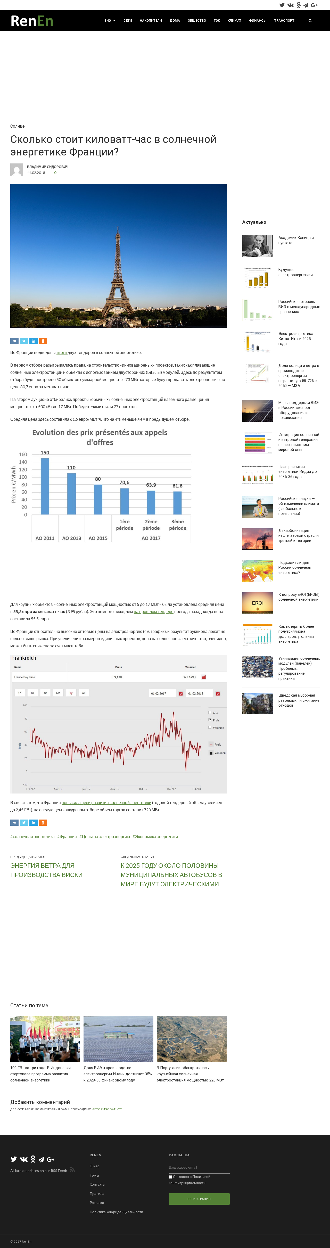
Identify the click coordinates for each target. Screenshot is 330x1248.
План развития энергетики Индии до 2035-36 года (297, 471)
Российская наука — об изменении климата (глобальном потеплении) (298, 506)
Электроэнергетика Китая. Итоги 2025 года (295, 338)
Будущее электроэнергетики (295, 272)
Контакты (97, 1184)
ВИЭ (107, 20)
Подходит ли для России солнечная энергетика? (294, 567)
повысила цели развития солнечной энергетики (106, 802)
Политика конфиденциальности (116, 1212)
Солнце (17, 126)
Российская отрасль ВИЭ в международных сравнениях (299, 306)
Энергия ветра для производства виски (46, 870)
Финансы (258, 20)
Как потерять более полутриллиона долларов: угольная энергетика (296, 634)
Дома (175, 20)
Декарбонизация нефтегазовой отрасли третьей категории (298, 535)
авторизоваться (107, 1109)
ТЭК (217, 20)
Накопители (151, 20)
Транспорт (284, 20)
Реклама (97, 1202)
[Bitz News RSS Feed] (71, 1170)
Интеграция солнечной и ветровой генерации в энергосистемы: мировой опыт (298, 442)
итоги (61, 352)
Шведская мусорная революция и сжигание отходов (298, 700)
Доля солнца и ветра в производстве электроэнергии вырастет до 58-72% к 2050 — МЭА (298, 375)
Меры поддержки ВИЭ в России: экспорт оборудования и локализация (298, 410)
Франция (68, 836)
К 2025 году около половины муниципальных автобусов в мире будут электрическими (171, 875)
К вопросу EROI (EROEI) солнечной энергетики (298, 597)
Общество (197, 20)
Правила (97, 1193)
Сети (127, 20)
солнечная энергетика (34, 836)
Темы (94, 1175)
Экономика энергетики (156, 836)
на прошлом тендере (154, 611)
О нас (94, 1166)
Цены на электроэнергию (106, 836)
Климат (234, 20)
